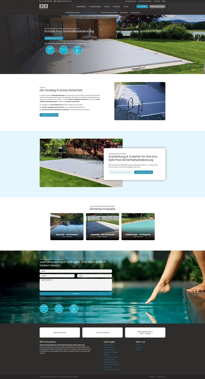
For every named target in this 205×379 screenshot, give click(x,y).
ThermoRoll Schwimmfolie (109, 13)
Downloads (116, 7)
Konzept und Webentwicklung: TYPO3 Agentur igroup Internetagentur (59, 376)
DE (164, 1)
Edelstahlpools (81, 7)
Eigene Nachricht (46, 280)
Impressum (152, 377)
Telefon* (44, 276)
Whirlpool (107, 355)
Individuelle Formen (110, 350)
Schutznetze (124, 13)
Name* (43, 271)
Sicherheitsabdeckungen (90, 13)
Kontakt (126, 7)
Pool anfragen (142, 6)
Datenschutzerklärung (57, 297)
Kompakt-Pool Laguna (111, 352)
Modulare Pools (108, 347)
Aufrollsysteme (135, 13)
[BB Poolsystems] (44, 6)
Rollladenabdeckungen (72, 13)
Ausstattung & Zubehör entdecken (121, 172)
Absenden (76, 294)
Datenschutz (161, 377)
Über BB (106, 7)
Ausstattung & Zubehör (111, 357)
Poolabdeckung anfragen (54, 38)
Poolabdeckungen (95, 7)
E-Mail (81, 276)
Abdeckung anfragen (157, 6)
